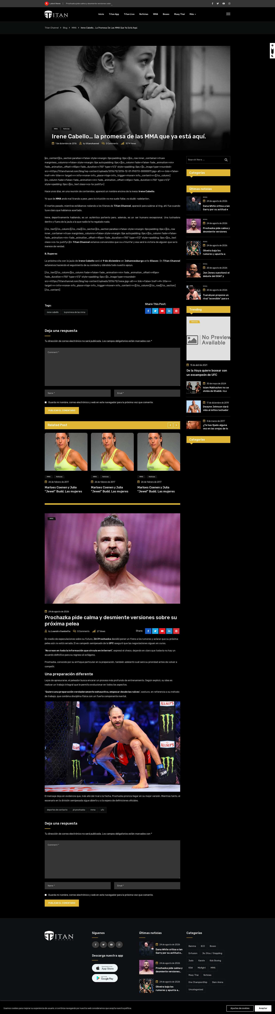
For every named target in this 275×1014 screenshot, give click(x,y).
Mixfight (202, 967)
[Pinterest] (176, 311)
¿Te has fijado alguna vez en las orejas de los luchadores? (216, 428)
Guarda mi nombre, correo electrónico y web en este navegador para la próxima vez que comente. (100, 402)
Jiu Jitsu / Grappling (212, 953)
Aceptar (263, 1008)
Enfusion (192, 953)
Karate (201, 960)
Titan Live (129, 14)
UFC (102, 810)
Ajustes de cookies (240, 1008)
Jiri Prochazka (79, 810)
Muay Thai (179, 14)
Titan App (114, 14)
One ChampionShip (197, 982)
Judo (191, 960)
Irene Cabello (53, 312)
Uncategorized (195, 989)
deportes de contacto (57, 810)
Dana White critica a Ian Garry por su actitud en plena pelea (216, 209)
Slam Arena (217, 982)
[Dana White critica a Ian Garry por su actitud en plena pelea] (193, 203)
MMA (155, 14)
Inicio (101, 14)
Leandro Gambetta (60, 631)
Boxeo (166, 14)
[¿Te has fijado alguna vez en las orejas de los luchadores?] (193, 425)
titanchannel (92, 143)
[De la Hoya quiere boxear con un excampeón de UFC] (208, 338)
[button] (170, 425)
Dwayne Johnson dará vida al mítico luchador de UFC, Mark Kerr (215, 410)
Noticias (143, 14)
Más (192, 14)
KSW (190, 967)
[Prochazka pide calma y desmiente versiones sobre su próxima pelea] (193, 226)
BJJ (203, 946)
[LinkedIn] (169, 311)
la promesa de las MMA (74, 312)
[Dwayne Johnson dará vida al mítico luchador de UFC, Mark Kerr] (193, 406)
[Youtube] (162, 311)
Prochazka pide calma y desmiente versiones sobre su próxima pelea (96, 3)
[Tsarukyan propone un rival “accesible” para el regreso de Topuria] (193, 292)
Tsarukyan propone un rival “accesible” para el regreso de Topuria (216, 298)
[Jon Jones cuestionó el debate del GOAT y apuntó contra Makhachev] (193, 270)
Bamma (192, 946)
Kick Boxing (215, 960)
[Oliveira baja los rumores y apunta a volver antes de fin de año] (193, 248)
